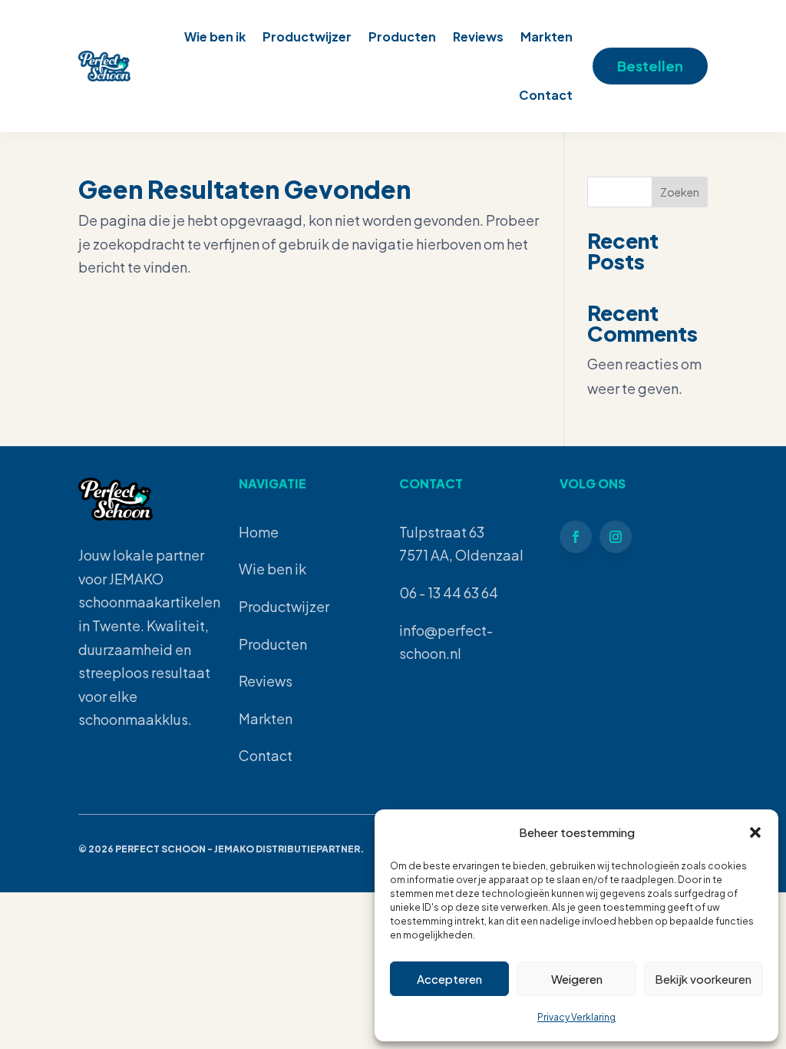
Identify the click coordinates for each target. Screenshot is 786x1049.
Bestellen (650, 65)
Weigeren (577, 978)
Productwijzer (307, 36)
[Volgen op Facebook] (576, 537)
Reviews (478, 36)
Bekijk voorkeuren (703, 978)
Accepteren (449, 978)
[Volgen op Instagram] (615, 537)
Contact (546, 95)
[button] (755, 832)
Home (259, 532)
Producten (402, 36)
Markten (546, 36)
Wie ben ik (215, 36)
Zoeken (679, 192)
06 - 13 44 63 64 (448, 592)
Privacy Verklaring (576, 1017)
